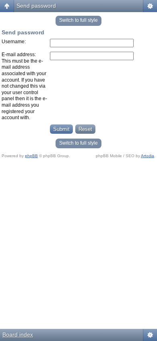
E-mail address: (19, 54)
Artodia (147, 156)
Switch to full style (78, 20)
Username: (14, 41)
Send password (36, 5)
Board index (17, 334)
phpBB (31, 156)
